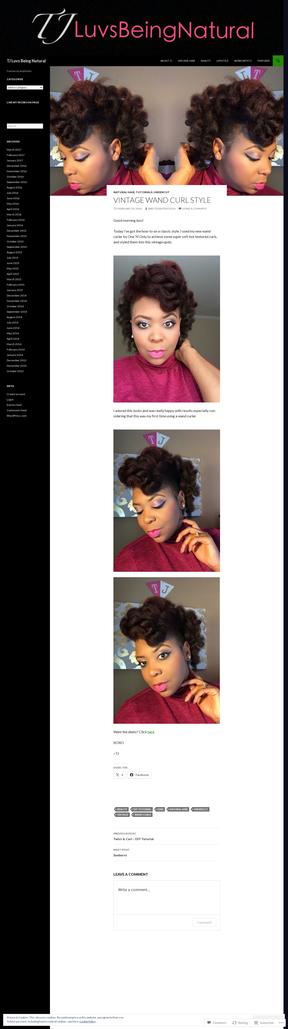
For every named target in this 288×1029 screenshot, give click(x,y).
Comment (204, 922)
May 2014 (13, 333)
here (151, 732)
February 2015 (16, 284)
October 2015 (15, 241)
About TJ (166, 60)
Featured (264, 60)
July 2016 (12, 192)
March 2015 (14, 279)
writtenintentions (162, 208)
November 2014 (17, 301)
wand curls (143, 814)
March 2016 (14, 214)
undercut (201, 809)
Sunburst (121, 852)
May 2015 (13, 268)
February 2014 (16, 349)
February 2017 (16, 155)
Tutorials (144, 192)
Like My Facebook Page (23, 102)
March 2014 (14, 344)
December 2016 (16, 165)
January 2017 (15, 160)
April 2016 (13, 209)
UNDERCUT (161, 192)
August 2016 (14, 187)
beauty (122, 809)
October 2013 (15, 371)
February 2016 (16, 220)
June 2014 (13, 328)
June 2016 (13, 198)
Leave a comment (194, 208)
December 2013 (16, 360)
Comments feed (17, 410)
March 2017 (14, 149)
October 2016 (15, 176)
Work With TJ (243, 60)
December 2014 (16, 295)
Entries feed (14, 405)
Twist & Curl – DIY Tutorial (133, 836)
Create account (16, 394)
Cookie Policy (87, 1021)
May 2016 (13, 203)
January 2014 (15, 355)
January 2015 (15, 290)
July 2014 (12, 322)
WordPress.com (17, 415)
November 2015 (17, 236)
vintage (122, 814)
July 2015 (12, 257)
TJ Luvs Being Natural (26, 60)
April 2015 (13, 274)
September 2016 (17, 182)
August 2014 (14, 317)
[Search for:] (25, 126)
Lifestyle (222, 60)
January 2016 (15, 225)
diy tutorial (142, 809)
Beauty (206, 60)
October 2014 (15, 306)
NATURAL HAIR (124, 192)
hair (160, 809)
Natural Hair (186, 60)
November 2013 (17, 365)
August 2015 (14, 252)
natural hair (179, 809)
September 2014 (17, 311)
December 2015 (16, 230)
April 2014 (13, 338)
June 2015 (13, 263)
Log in (10, 399)
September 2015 (17, 247)
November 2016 (17, 171)
